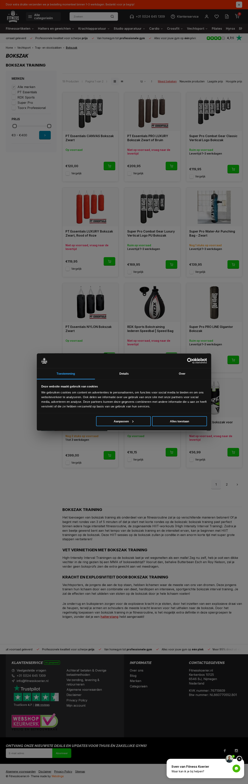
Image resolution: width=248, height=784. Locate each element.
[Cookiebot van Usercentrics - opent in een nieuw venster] (190, 361)
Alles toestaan (179, 421)
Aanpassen (121, 421)
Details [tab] (124, 373)
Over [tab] (182, 373)
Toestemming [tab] (66, 373)
